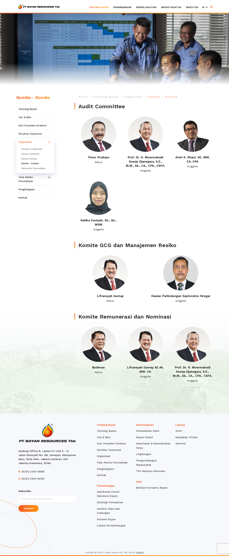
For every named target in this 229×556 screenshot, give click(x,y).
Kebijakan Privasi (186, 437)
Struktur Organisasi (31, 149)
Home (83, 96)
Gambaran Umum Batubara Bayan (108, 494)
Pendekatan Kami (147, 430)
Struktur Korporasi (30, 133)
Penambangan (122, 7)
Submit (28, 508)
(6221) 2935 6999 (31, 478)
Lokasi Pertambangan (111, 525)
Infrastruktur (171, 7)
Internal (180, 443)
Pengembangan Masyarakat (146, 462)
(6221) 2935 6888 (31, 471)
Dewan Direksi (29, 158)
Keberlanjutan (146, 7)
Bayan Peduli (144, 437)
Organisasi (25, 142)
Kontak (22, 197)
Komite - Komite (30, 163)
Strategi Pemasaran (110, 502)
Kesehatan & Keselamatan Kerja (153, 445)
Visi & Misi (24, 117)
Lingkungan (143, 454)
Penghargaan (26, 189)
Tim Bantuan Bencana (150, 471)
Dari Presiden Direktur (32, 125)
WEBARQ (140, 552)
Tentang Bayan (98, 7)
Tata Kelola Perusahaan (25, 179)
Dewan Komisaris (30, 154)
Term (178, 430)
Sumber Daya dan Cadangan (108, 511)
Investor (192, 7)
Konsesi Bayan (106, 519)
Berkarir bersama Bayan (152, 487)
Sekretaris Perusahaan (33, 168)
